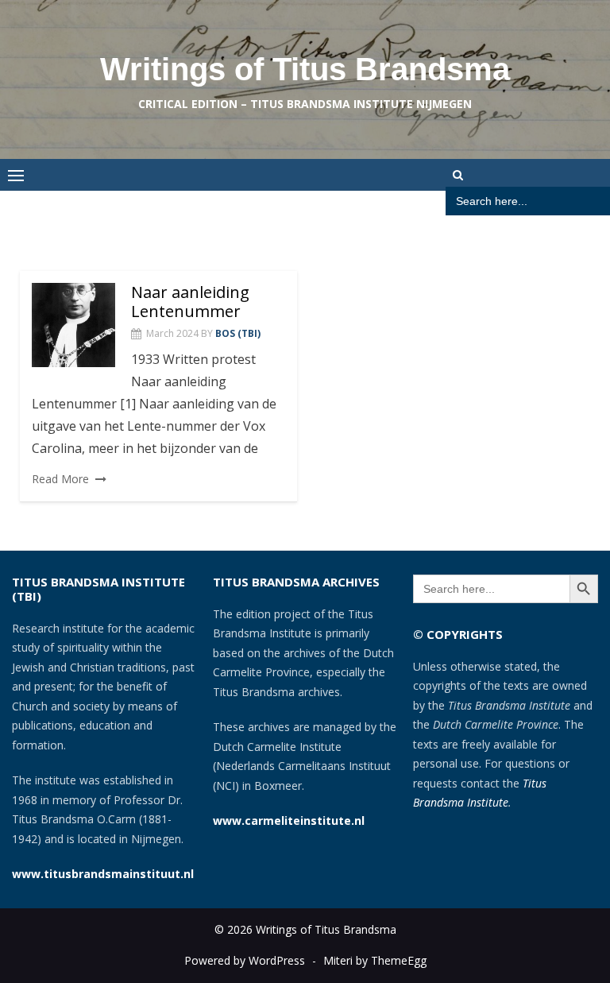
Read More (60, 478)
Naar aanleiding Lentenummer (190, 301)
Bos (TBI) (238, 333)
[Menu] (16, 175)
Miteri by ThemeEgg (375, 960)
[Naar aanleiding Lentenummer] (73, 325)
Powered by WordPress (244, 960)
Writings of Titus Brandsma (305, 69)
